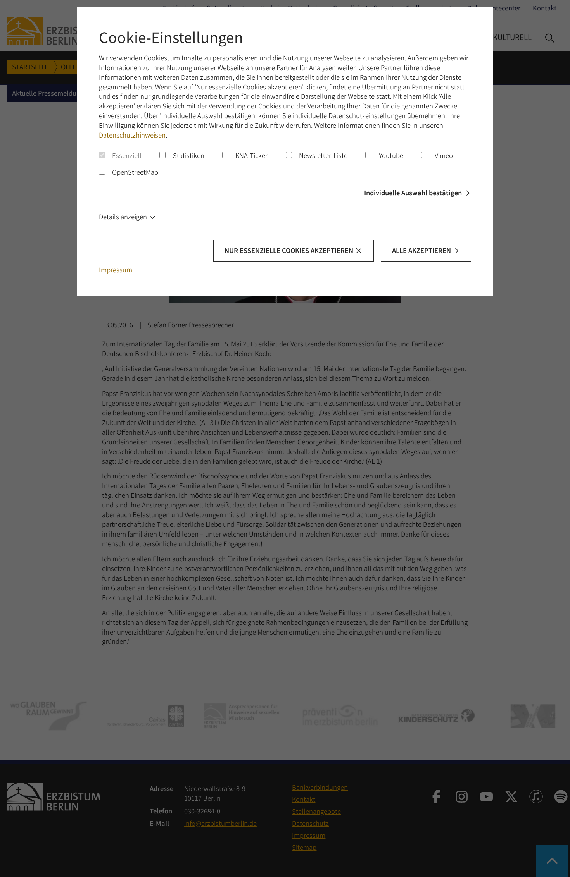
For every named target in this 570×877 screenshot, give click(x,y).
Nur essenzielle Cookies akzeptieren (289, 251)
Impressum (115, 270)
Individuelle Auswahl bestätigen (413, 193)
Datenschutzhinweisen (132, 135)
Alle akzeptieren (421, 251)
